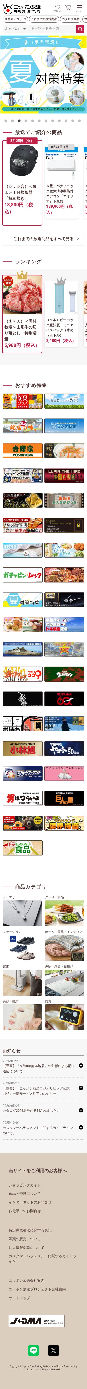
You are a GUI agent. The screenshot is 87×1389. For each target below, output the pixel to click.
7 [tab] (47, 121)
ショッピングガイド (25, 1185)
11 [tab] (73, 121)
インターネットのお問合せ (30, 1202)
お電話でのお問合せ (25, 1211)
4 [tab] (27, 121)
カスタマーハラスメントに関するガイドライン (43, 1258)
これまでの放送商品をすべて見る (43, 238)
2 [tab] (13, 121)
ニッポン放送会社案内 (26, 1280)
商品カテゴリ (13, 19)
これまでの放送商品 (44, 19)
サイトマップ (19, 1298)
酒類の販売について (25, 1239)
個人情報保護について (26, 1247)
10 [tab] (67, 121)
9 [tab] (60, 121)
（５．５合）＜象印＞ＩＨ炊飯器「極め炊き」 (20, 192)
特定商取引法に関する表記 (30, 1230)
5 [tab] (33, 121)
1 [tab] (6, 121)
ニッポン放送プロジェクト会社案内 (37, 1289)
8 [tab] (53, 121)
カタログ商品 (70, 19)
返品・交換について (25, 1193)
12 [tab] (80, 121)
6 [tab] (40, 121)
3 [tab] (20, 121)
